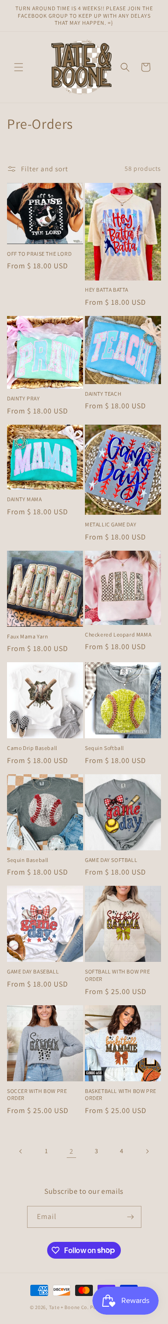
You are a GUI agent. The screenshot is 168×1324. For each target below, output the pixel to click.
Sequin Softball (104, 747)
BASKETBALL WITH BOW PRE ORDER (120, 1094)
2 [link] (71, 1151)
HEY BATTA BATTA (106, 289)
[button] (18, 67)
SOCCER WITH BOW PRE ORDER (37, 1094)
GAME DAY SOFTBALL (111, 859)
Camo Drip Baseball (32, 747)
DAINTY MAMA (24, 499)
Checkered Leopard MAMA (118, 634)
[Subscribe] (130, 1217)
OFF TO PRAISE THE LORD (39, 253)
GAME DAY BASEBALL (33, 971)
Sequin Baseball (28, 859)
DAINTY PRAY (23, 398)
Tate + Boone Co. (69, 1307)
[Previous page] (21, 1151)
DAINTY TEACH (103, 393)
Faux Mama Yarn (27, 636)
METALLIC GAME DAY (110, 524)
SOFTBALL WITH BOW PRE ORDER (117, 975)
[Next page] (147, 1151)
